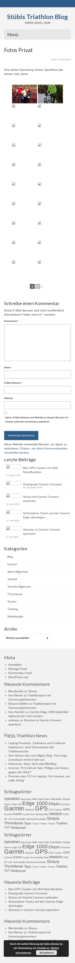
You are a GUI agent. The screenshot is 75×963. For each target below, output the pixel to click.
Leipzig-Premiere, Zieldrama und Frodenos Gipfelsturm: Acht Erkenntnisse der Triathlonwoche (36, 747)
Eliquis (54, 804)
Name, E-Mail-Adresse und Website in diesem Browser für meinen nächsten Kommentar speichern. (36, 419)
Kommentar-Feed (20, 673)
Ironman (8, 814)
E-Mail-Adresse (13, 383)
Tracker (43, 823)
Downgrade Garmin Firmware (42, 484)
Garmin (12, 564)
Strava (32, 691)
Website (8, 398)
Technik (12, 579)
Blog (10, 556)
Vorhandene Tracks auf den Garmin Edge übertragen (46, 515)
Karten (17, 814)
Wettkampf (18, 827)
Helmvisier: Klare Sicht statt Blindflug (32, 763)
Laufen (26, 814)
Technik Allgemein (19, 586)
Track (35, 823)
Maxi (46, 814)
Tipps (27, 823)
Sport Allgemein (17, 571)
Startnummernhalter (36, 819)
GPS (41, 808)
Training (12, 609)
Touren (11, 601)
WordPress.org (18, 677)
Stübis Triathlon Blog (37, 17)
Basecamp (26, 799)
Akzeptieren (46, 952)
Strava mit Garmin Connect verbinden (41, 499)
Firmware (65, 804)
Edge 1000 (35, 803)
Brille (34, 799)
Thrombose (14, 594)
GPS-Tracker (55, 809)
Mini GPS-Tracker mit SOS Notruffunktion (40, 470)
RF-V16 (8, 819)
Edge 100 (16, 804)
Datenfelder (56, 799)
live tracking (37, 814)
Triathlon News (31, 735)
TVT (7, 827)
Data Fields (43, 799)
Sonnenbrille (19, 819)
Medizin (55, 814)
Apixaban (12, 799)
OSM (65, 814)
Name (8, 367)
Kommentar (11, 321)
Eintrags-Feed (17, 668)
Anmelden (15, 664)
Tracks (51, 823)
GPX (66, 809)
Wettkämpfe (15, 616)
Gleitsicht (29, 809)
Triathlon (62, 823)
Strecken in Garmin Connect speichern (41, 531)
